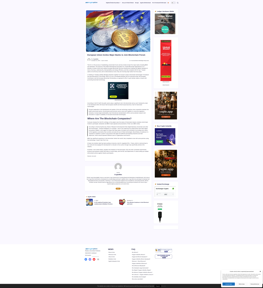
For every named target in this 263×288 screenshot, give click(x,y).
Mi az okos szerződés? (137, 279)
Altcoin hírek (112, 256)
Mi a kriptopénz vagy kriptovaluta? (140, 268)
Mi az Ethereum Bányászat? (138, 265)
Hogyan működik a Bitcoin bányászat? (141, 259)
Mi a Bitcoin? (135, 252)
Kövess (118, 188)
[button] (260, 271)
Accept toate (228, 284)
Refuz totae (242, 284)
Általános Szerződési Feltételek (92, 250)
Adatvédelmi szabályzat (90, 253)
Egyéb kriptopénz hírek (114, 261)
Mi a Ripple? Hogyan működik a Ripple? (141, 270)
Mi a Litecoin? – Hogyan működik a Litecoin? (142, 274)
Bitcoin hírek (112, 252)
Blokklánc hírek (112, 259)
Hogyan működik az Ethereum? (139, 263)
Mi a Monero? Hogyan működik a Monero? (142, 272)
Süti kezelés (88, 255)
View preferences (254, 284)
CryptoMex (95, 59)
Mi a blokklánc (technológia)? (139, 276)
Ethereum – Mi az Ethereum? (139, 261)
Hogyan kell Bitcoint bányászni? (139, 256)
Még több (163, 286)
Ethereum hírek (112, 254)
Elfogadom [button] (158, 286)
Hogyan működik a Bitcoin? (138, 254)
